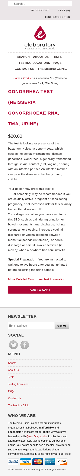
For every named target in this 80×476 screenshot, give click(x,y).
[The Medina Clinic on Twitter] (13, 349)
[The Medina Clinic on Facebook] (24, 349)
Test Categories (57, 17)
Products (28, 78)
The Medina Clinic (52, 68)
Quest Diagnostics (37, 436)
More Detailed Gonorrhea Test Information (36, 279)
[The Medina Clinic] (40, 38)
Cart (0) (64, 10)
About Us (41, 56)
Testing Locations (34, 62)
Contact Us (24, 68)
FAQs (57, 62)
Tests (57, 56)
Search (23, 56)
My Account (40, 10)
